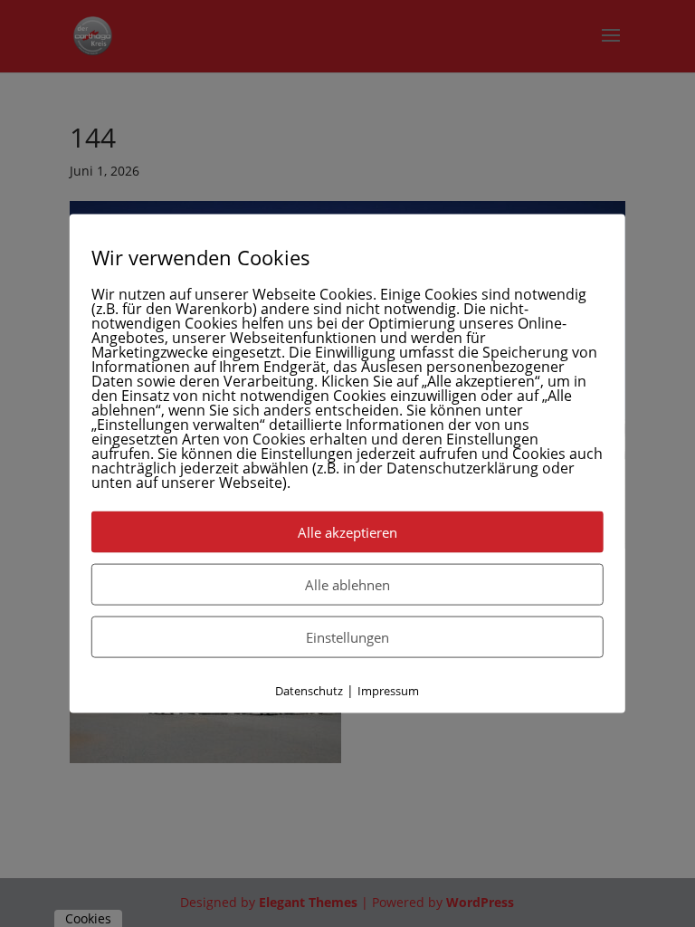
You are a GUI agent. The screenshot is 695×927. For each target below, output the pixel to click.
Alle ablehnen (347, 585)
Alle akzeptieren (347, 532)
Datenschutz (309, 691)
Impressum (388, 691)
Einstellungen (347, 637)
